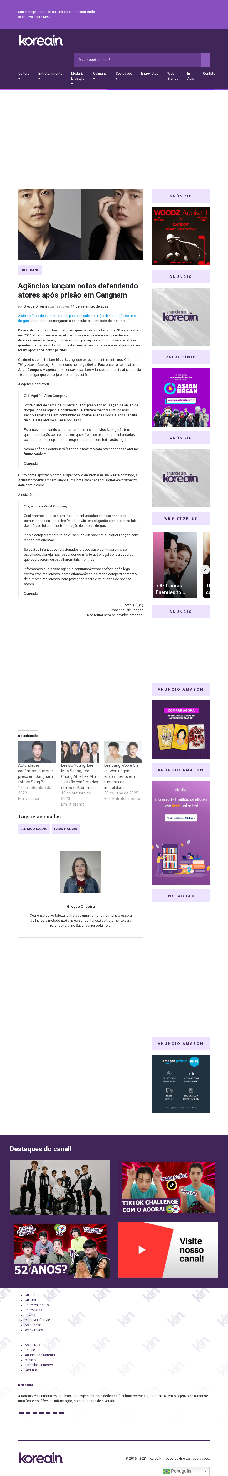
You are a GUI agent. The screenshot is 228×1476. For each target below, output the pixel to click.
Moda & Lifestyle (37, 1320)
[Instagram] (173, 15)
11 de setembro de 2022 (89, 306)
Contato (209, 74)
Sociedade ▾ (124, 76)
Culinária (31, 1295)
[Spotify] (193, 15)
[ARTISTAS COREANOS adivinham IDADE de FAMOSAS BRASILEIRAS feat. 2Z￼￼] (60, 1250)
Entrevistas (149, 74)
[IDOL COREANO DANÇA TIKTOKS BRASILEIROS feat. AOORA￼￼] (168, 1187)
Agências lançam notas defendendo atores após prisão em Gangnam (78, 290)
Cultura (30, 1300)
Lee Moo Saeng (34, 829)
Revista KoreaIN (41, 40)
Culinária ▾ (100, 76)
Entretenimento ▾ (50, 76)
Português (180, 1471)
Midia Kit (31, 1360)
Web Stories (172, 76)
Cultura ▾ (23, 76)
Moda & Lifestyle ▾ (77, 79)
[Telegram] (206, 15)
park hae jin (65, 829)
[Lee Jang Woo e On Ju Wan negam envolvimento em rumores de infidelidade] (123, 752)
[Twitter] (180, 15)
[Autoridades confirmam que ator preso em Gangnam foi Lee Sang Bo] (37, 752)
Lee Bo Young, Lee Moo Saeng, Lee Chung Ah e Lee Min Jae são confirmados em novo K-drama (79, 776)
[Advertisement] (114, 132)
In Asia (190, 76)
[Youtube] (186, 15)
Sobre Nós (32, 1345)
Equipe (30, 1350)
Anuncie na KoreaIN (40, 1355)
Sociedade (33, 1325)
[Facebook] (166, 15)
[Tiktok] (200, 15)
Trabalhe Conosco (39, 1365)
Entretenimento (37, 1305)
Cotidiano (29, 270)
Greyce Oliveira (35, 306)
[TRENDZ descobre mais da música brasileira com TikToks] (60, 1187)
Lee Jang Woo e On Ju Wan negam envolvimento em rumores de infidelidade (121, 776)
